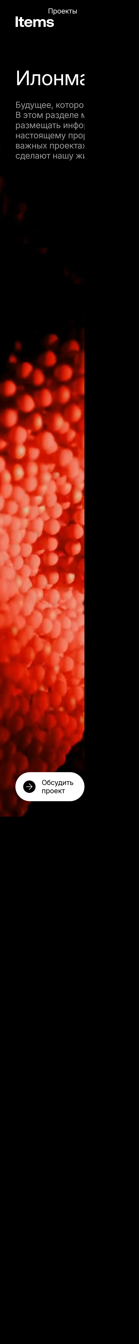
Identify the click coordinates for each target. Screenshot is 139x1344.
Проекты (62, 11)
